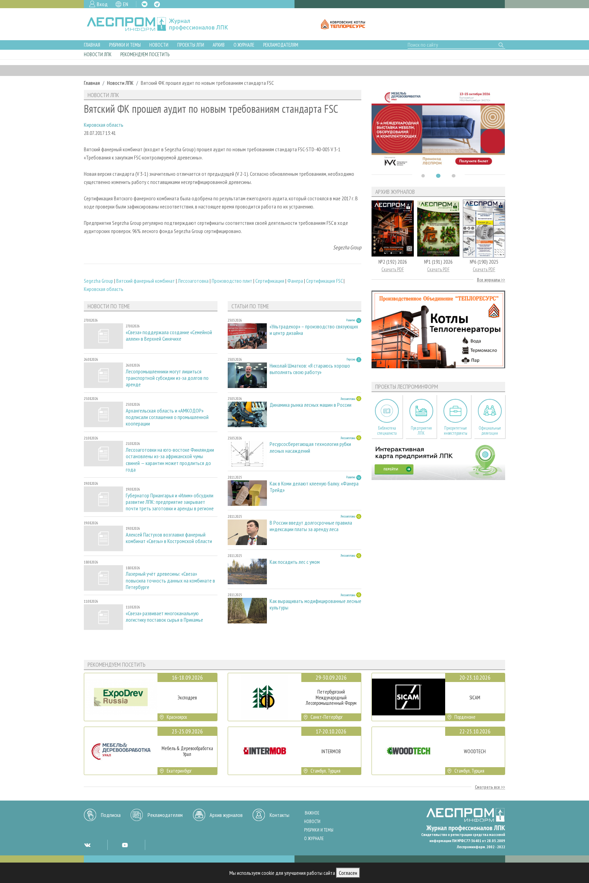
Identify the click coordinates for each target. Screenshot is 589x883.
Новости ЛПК (97, 54)
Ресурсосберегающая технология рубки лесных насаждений (310, 447)
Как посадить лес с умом (295, 562)
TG (157, 4)
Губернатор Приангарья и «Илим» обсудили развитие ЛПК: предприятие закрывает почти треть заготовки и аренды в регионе (170, 502)
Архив (219, 45)
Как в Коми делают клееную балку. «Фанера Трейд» (314, 486)
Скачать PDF (392, 269)
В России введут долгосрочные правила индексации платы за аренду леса (311, 526)
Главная (92, 45)
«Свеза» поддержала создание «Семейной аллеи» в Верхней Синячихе (169, 335)
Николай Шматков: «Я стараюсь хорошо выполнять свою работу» (310, 368)
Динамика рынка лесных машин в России (310, 405)
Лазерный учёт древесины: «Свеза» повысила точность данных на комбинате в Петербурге (170, 580)
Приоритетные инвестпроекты (455, 430)
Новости (158, 45)
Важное (312, 813)
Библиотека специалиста (387, 430)
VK (144, 4)
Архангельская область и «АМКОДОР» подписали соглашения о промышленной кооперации (167, 417)
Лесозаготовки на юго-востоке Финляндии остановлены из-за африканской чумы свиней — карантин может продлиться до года (170, 460)
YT (124, 844)
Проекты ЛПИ (190, 45)
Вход (102, 4)
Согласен (348, 872)
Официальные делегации (490, 430)
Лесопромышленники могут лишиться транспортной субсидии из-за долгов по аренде (167, 378)
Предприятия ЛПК (421, 430)
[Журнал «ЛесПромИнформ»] (163, 24)
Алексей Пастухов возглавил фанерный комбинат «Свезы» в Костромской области (169, 537)
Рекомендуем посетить (144, 54)
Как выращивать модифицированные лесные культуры (315, 604)
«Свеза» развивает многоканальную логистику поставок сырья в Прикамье (164, 616)
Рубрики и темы (125, 45)
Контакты (279, 814)
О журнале (243, 45)
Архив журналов (226, 814)
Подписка (111, 814)
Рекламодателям (280, 45)
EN (125, 4)
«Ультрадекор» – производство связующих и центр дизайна (314, 329)
